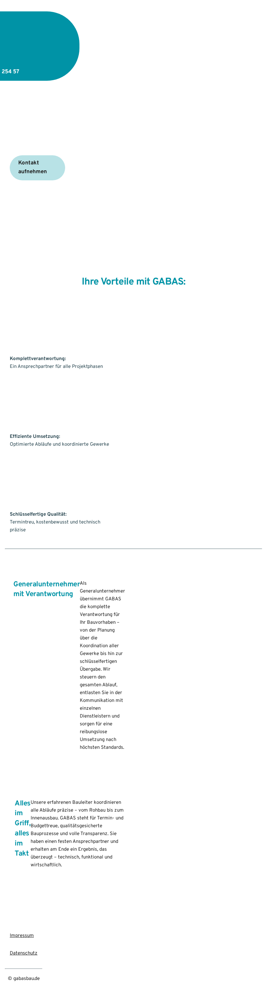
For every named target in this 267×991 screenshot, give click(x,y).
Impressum (22, 936)
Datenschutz (23, 953)
